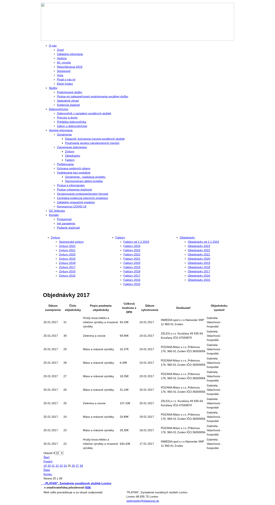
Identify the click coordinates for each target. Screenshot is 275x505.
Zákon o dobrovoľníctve (72, 126)
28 (81, 465)
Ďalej (46, 470)
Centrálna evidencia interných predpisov (82, 198)
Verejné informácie (61, 130)
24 (65, 465)
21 (53, 465)
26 (73, 465)
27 (77, 465)
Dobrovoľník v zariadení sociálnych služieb (84, 113)
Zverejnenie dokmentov (72, 147)
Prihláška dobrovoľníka (71, 121)
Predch (48, 461)
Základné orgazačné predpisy (76, 202)
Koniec (47, 474)
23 (61, 465)
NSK (88, 487)
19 (45, 465)
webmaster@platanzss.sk (142, 500)
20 (49, 465)
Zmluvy (69, 151)
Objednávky (72, 155)
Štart (46, 457)
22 (57, 465)
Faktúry (70, 159)
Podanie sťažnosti (68, 227)
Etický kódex (65, 83)
